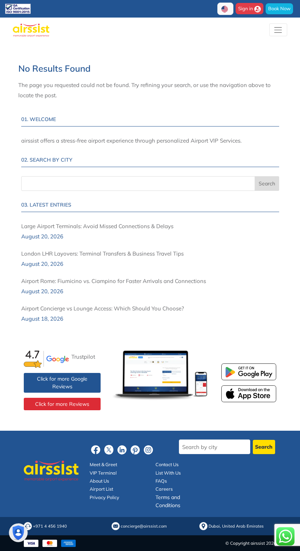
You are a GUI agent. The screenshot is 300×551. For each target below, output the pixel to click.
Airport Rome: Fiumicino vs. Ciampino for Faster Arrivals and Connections (113, 281)
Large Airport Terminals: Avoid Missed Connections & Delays (97, 226)
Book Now (279, 8)
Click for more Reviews (62, 404)
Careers (164, 489)
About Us (99, 481)
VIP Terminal (103, 473)
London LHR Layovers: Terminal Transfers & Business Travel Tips (102, 253)
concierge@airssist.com (144, 526)
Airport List (101, 489)
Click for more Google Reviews (62, 382)
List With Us (168, 473)
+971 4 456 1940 (50, 526)
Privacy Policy (104, 497)
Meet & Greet (103, 464)
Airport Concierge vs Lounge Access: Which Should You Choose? (102, 308)
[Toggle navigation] (278, 29)
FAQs (161, 481)
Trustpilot (83, 356)
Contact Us (167, 464)
